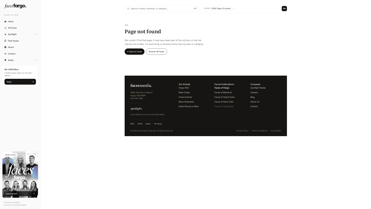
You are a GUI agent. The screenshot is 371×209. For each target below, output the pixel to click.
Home (10, 21)
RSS (132, 124)
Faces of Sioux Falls (223, 101)
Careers (254, 92)
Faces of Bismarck (223, 92)
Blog (252, 97)
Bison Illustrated (186, 101)
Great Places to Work (189, 106)
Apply (20, 61)
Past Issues (13, 40)
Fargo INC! (184, 88)
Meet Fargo (184, 92)
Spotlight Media (257, 88)
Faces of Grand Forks (224, 97)
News (148, 124)
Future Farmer (185, 97)
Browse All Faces (156, 51)
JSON (139, 124)
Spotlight (20, 35)
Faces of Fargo (221, 88)
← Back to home (134, 51)
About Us (254, 101)
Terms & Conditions (260, 131)
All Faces (12, 28)
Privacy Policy (242, 131)
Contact (12, 53)
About (11, 47)
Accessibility (276, 131)
